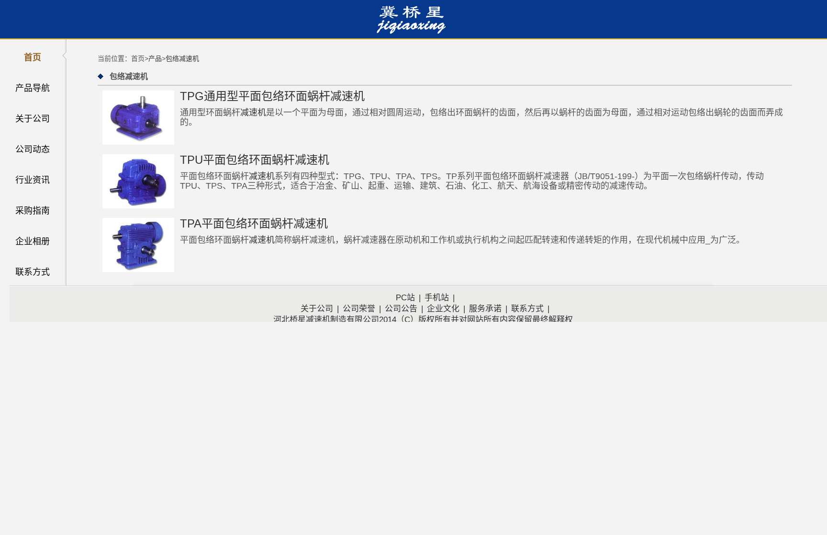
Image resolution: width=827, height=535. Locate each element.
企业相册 (32, 241)
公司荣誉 (359, 308)
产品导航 (32, 88)
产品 (155, 58)
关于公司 (32, 119)
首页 (32, 57)
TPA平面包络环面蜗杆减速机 (254, 223)
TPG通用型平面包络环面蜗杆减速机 (272, 96)
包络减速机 (182, 58)
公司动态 (32, 149)
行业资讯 (32, 180)
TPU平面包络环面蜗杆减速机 (254, 159)
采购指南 (32, 211)
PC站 (405, 297)
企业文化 (443, 308)
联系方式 (32, 272)
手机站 (437, 297)
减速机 (253, 112)
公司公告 (401, 308)
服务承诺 (485, 308)
